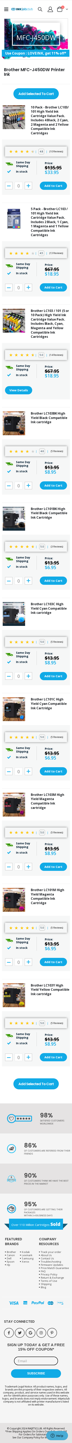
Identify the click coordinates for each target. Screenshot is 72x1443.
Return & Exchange (52, 1277)
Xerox (25, 1261)
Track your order (51, 1252)
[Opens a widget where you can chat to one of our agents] (57, 1436)
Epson (10, 1261)
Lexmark (27, 1255)
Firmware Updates (52, 1264)
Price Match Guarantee (55, 1268)
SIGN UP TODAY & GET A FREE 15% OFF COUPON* (36, 1347)
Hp (8, 1264)
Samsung (27, 1258)
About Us (46, 1255)
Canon (11, 1255)
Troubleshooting (51, 1261)
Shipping (46, 1284)
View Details (18, 390)
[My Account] (50, 9)
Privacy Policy (49, 1274)
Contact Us (47, 1258)
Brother (11, 1252)
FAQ (43, 1271)
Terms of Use (49, 1280)
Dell (9, 1258)
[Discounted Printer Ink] (22, 9)
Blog (43, 1287)
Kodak (26, 1252)
